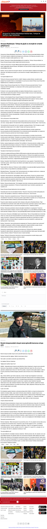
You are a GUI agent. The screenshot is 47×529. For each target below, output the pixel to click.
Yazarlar (31, 510)
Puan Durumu (18, 510)
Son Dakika (10, 511)
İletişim (14, 527)
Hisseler (25, 510)
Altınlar (25, 506)
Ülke (18, 238)
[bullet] (18, 306)
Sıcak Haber (31, 513)
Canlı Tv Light (3, 510)
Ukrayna (14, 238)
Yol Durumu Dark (4, 508)
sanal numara (11, 513)
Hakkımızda (11, 527)
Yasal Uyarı (36, 527)
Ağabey (2, 444)
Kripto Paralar (26, 511)
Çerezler (23, 527)
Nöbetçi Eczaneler (12, 510)
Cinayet (7, 444)
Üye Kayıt (2, 517)
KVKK (27, 527)
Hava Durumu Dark (4, 506)
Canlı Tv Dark (10, 506)
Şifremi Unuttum (4, 518)
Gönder (4, 306)
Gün (11, 444)
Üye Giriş (2, 515)
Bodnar (2, 238)
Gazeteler (31, 511)
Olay (14, 444)
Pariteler (25, 513)
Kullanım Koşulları (31, 527)
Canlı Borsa (18, 506)
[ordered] (16, 306)
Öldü (18, 444)
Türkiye (9, 238)
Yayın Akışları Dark (11, 508)
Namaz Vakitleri (19, 508)
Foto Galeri (31, 506)
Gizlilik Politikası (19, 527)
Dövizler (25, 508)
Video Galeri (31, 508)
